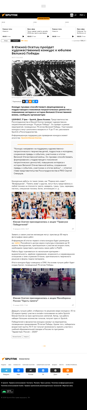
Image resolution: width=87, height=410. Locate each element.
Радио (3, 365)
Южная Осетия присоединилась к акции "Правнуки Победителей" (40, 223)
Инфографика (71, 365)
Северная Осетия (43, 365)
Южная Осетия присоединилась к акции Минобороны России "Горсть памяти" (42, 299)
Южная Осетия (17, 336)
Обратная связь (67, 386)
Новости (5, 31)
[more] (73, 229)
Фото (61, 365)
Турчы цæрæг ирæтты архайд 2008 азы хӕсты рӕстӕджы (37, 32)
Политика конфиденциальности (62, 383)
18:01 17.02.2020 (17, 57)
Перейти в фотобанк (28, 97)
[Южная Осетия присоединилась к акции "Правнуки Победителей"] (43, 205)
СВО (9, 365)
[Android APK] (7, 391)
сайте (17, 243)
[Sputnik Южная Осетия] (10, 17)
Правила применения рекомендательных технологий (42, 386)
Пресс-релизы (46, 383)
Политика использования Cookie (12, 386)
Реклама (37, 383)
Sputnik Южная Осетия (31, 138)
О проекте (4, 383)
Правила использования (17, 383)
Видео (54, 365)
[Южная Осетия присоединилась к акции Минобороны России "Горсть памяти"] (43, 281)
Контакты (30, 383)
